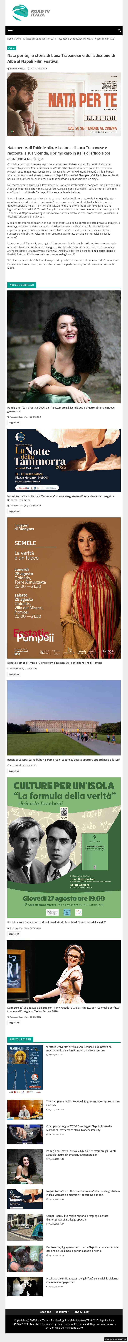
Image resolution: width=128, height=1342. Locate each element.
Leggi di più (14, 422)
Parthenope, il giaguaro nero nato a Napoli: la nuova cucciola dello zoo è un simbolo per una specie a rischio (82, 1249)
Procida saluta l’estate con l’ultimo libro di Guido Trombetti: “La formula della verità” (56, 922)
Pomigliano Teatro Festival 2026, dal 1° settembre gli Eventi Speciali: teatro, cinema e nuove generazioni (81, 1152)
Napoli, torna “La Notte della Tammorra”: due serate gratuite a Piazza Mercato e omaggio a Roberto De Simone (83, 1192)
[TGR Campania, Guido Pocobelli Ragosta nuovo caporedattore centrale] (25, 1110)
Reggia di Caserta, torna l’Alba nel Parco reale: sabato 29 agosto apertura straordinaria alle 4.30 (63, 759)
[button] (119, 30)
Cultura (11, 48)
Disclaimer (62, 1312)
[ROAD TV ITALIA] (30, 12)
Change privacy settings (115, 1339)
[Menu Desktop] (10, 30)
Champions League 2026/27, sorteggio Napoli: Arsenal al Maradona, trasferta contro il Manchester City (79, 1128)
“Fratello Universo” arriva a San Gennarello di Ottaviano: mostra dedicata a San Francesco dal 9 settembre (79, 1048)
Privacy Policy (81, 1312)
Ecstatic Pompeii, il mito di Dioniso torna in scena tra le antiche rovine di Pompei (54, 662)
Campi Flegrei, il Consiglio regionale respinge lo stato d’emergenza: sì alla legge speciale (77, 1217)
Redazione (45, 1312)
